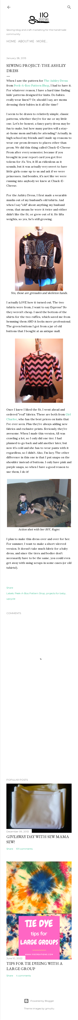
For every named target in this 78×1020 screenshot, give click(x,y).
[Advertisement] (39, 743)
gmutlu (49, 1008)
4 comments (23, 975)
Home (11, 41)
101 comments (24, 848)
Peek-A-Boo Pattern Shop (31, 85)
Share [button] (9, 587)
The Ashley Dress (56, 80)
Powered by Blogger (42, 1000)
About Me (26, 41)
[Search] (69, 6)
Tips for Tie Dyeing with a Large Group (34, 966)
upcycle (10, 598)
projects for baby (56, 593)
